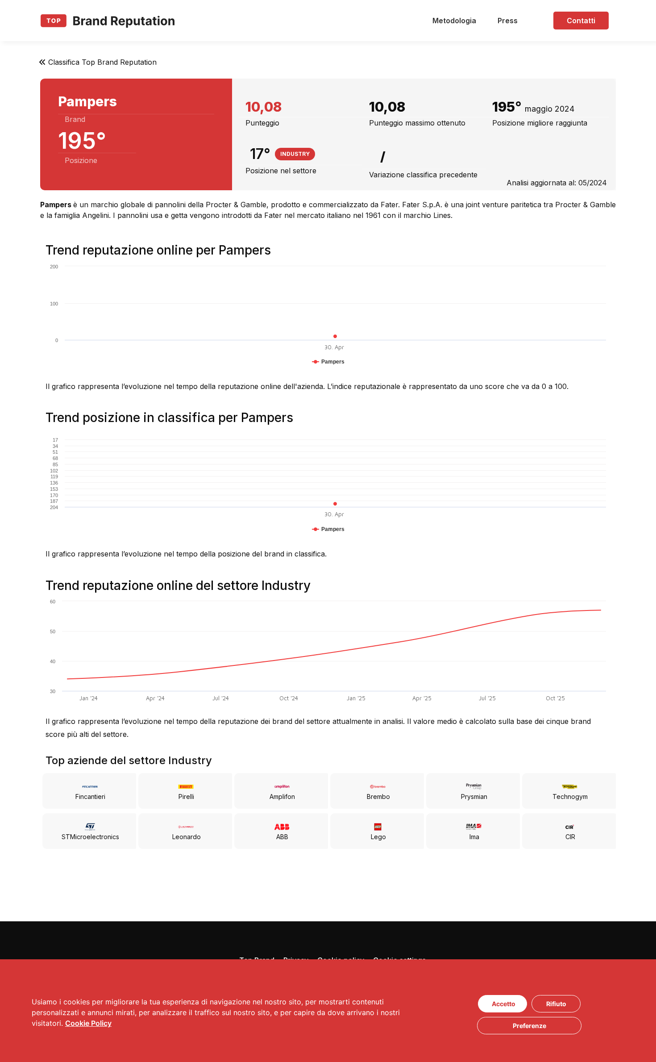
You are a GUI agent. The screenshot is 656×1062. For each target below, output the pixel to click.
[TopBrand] (107, 20)
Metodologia (454, 20)
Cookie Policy (88, 1023)
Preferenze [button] (529, 1025)
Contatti (581, 20)
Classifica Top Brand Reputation (102, 62)
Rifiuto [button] (556, 1004)
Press (508, 20)
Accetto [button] (503, 1004)
